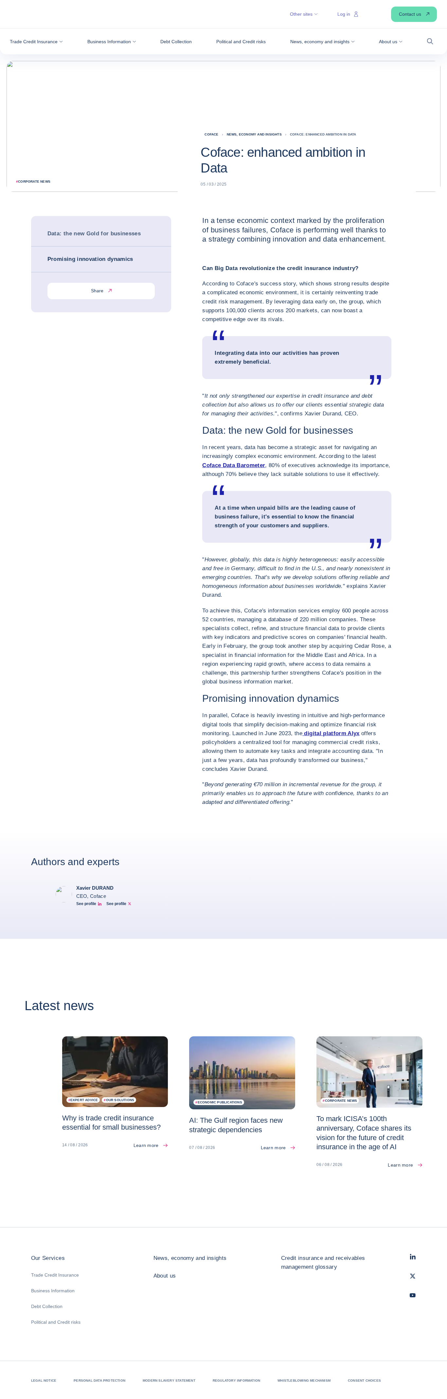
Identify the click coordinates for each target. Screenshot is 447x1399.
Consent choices (364, 1380)
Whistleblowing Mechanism (304, 1380)
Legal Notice (43, 1380)
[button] (36, 41)
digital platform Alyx (330, 733)
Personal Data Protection (99, 1380)
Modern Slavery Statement (169, 1380)
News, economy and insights (190, 1258)
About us (164, 1276)
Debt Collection (47, 1306)
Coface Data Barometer (233, 465)
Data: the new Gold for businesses (94, 233)
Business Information (53, 1290)
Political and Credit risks (55, 1322)
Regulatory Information (236, 1380)
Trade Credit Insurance (55, 1275)
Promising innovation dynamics (90, 259)
